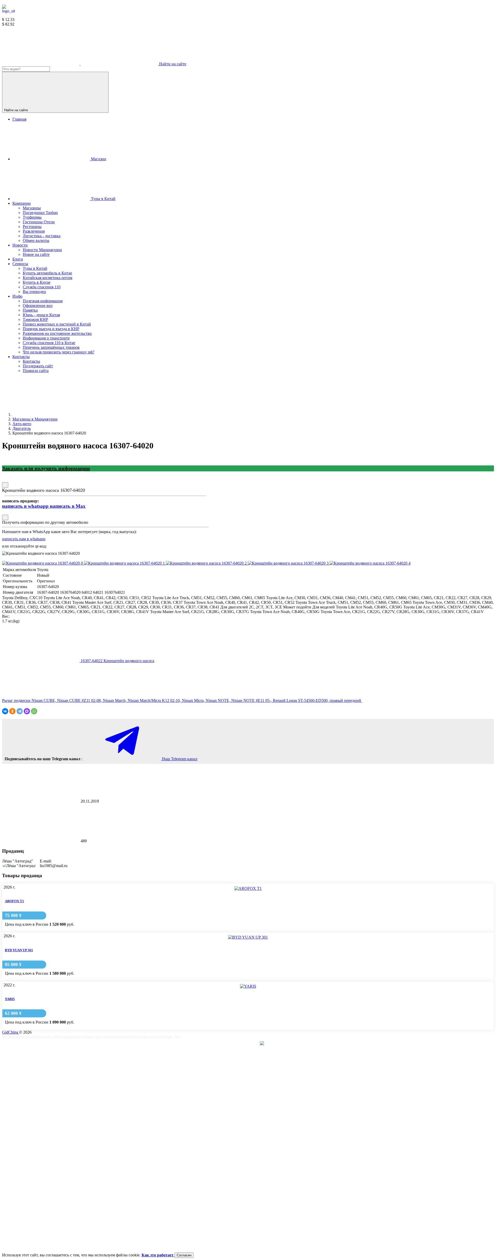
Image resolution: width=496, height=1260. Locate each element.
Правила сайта (96, 1126)
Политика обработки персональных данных (122, 1209)
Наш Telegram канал (179, 759)
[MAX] (27, 711)
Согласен (184, 1255)
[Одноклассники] (12, 711)
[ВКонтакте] (5, 711)
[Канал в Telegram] (41, 64)
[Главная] (51, 414)
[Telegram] (20, 711)
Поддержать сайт (98, 1085)
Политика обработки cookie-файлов (114, 1167)
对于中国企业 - (242, 1044)
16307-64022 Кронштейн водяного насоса (117, 661)
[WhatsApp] (34, 711)
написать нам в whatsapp (23, 539)
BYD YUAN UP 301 (19, 950)
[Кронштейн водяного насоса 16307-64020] (43, 563)
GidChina (10, 1032)
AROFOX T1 (14, 901)
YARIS (10, 999)
